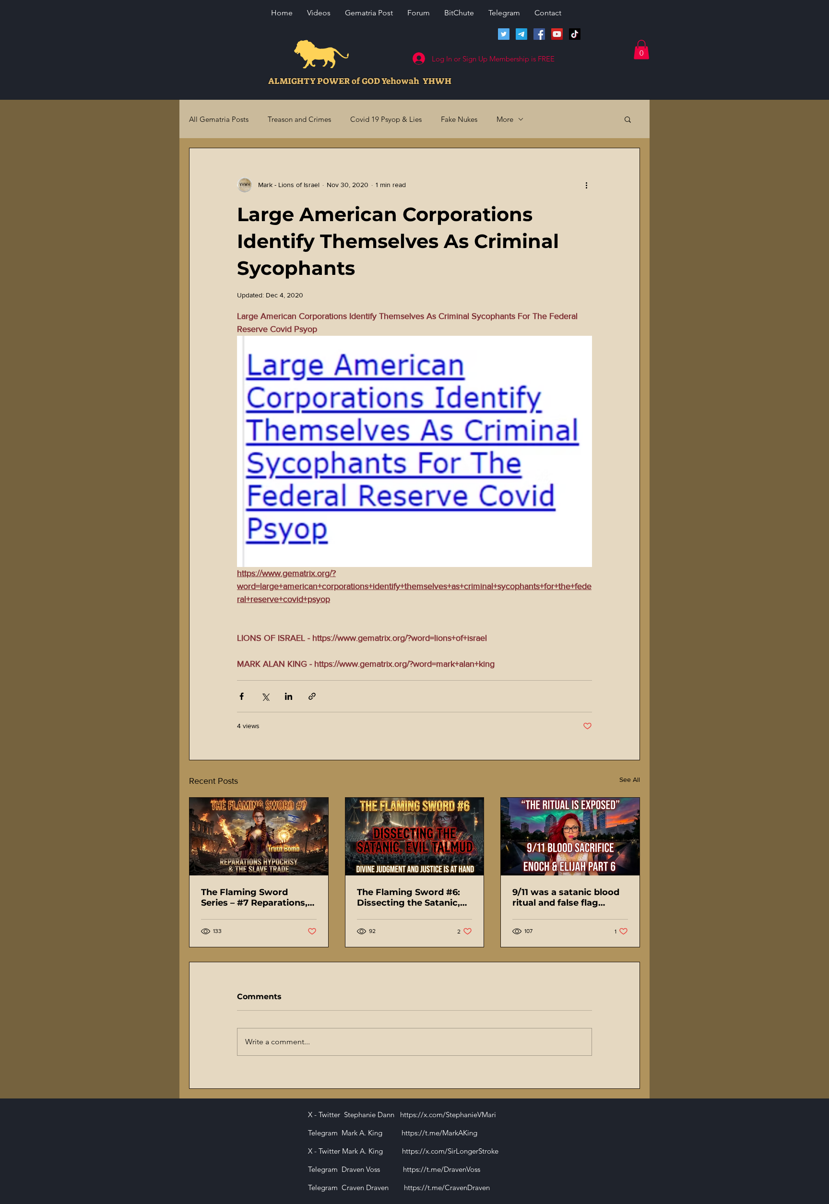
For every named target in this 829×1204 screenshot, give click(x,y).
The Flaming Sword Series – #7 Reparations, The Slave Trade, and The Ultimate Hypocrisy (256, 897)
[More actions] (586, 184)
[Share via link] (312, 696)
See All (629, 779)
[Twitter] (503, 34)
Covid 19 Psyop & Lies (386, 119)
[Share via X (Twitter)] (265, 696)
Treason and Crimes (299, 119)
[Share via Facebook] (241, 696)
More (505, 119)
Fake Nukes (459, 119)
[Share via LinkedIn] (288, 696)
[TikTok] (574, 34)
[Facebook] (539, 34)
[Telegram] (521, 34)
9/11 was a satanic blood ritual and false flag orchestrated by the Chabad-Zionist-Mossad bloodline (565, 897)
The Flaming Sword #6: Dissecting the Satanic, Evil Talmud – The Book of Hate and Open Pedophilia (414, 897)
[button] (641, 49)
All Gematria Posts (219, 119)
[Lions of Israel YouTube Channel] (557, 34)
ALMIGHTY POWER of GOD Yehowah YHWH (359, 81)
